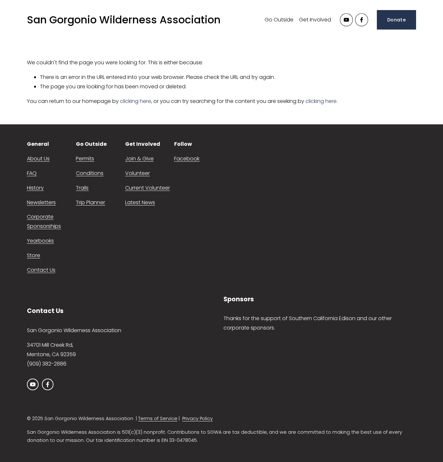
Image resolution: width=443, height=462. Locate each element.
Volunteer (137, 173)
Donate (396, 20)
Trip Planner (90, 202)
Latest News (140, 202)
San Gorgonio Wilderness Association (124, 19)
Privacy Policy (197, 418)
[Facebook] (361, 19)
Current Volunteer (147, 188)
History (35, 188)
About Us (38, 158)
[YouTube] (346, 19)
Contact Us (41, 270)
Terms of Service (157, 418)
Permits (85, 158)
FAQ (32, 173)
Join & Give (139, 158)
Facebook (186, 158)
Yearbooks (40, 240)
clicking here (135, 101)
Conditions (89, 173)
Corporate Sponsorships (44, 221)
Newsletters (41, 202)
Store (33, 255)
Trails (82, 188)
